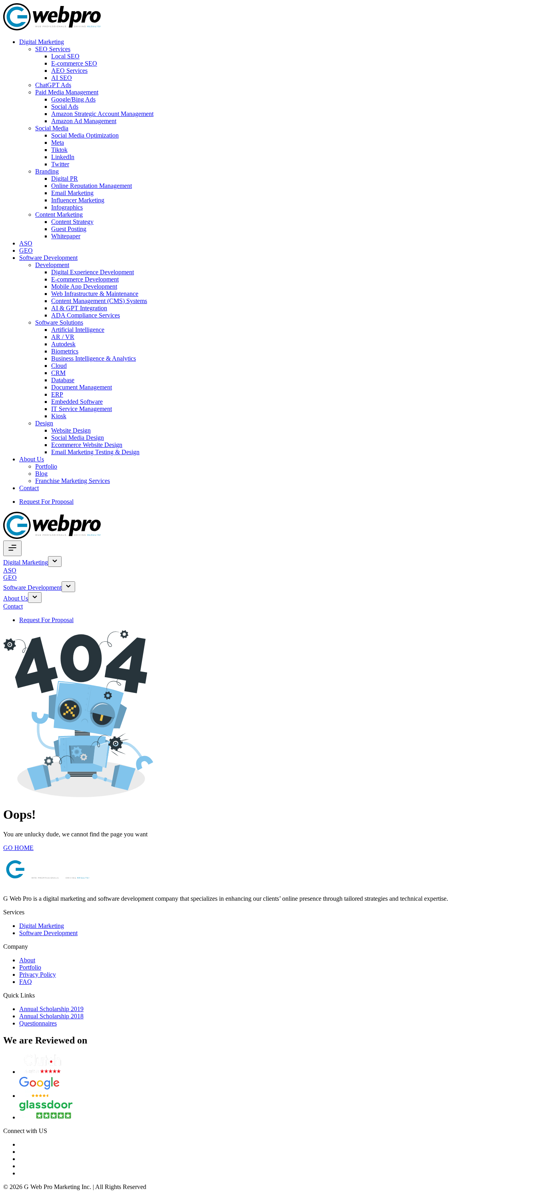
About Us (31, 459)
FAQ (25, 981)
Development (52, 264)
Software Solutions (59, 322)
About (27, 960)
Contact (29, 488)
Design (44, 423)
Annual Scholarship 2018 (51, 1016)
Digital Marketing (41, 41)
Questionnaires (38, 1023)
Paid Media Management (66, 92)
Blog (41, 473)
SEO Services (52, 49)
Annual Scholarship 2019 (51, 1008)
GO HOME (18, 847)
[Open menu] (12, 548)
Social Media (51, 128)
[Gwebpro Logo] (52, 28)
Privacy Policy (37, 974)
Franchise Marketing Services (72, 480)
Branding (47, 171)
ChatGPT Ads (53, 85)
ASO (25, 243)
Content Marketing (59, 214)
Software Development (48, 257)
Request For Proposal (46, 501)
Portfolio (46, 466)
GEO (26, 250)
